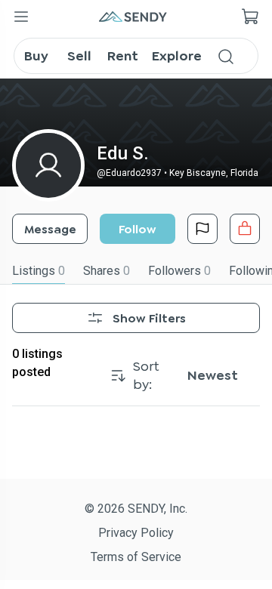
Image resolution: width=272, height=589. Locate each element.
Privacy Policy (136, 533)
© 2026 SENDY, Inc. (136, 508)
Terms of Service (136, 557)
